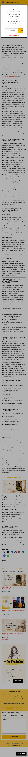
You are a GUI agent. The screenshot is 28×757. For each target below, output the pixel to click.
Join (21, 30)
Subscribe (21, 753)
